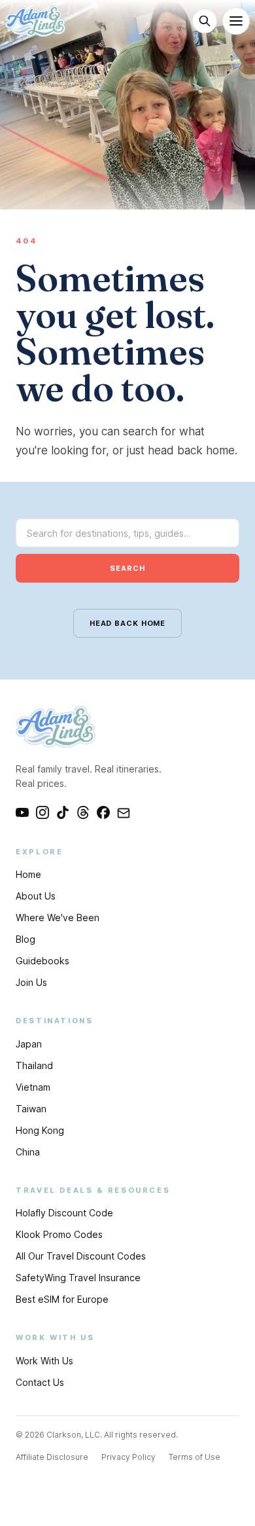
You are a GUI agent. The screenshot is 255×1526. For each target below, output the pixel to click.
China (28, 1151)
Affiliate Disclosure (52, 1457)
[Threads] (83, 812)
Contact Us (40, 1382)
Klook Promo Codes (59, 1234)
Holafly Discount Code (64, 1212)
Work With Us (44, 1360)
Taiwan (31, 1108)
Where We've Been (57, 917)
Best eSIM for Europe (62, 1299)
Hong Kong (40, 1130)
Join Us (31, 982)
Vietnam (33, 1087)
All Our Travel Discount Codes (81, 1256)
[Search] (204, 21)
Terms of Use (194, 1457)
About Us (36, 895)
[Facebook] (103, 812)
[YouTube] (22, 812)
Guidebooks (42, 960)
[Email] (123, 812)
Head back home (127, 623)
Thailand (34, 1065)
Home (28, 874)
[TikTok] (62, 812)
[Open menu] (236, 21)
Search (127, 568)
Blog (25, 939)
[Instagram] (42, 812)
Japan (29, 1043)
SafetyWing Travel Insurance (78, 1277)
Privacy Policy (128, 1457)
